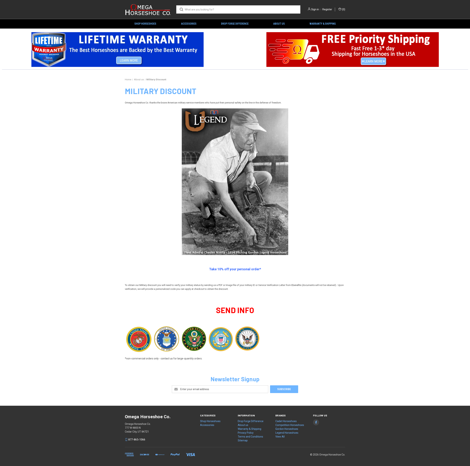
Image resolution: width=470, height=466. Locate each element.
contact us (167, 358)
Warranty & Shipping (323, 23)
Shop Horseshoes (145, 23)
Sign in (315, 9)
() (343, 9)
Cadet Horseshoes (286, 421)
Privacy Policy (246, 432)
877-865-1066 (136, 439)
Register (327, 9)
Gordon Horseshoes (286, 428)
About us (279, 23)
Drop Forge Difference (235, 23)
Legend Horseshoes (286, 432)
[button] (117, 49)
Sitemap (243, 440)
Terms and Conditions (250, 436)
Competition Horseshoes (289, 425)
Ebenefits (296, 285)
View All (280, 436)
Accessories (188, 23)
